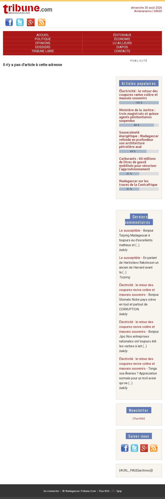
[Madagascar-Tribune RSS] (154, 451)
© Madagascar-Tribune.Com (79, 491)
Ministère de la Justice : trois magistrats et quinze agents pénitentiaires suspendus (139, 115)
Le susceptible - (136, 240)
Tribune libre (43, 51)
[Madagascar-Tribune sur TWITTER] (134, 451)
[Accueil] (27, 13)
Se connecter (51, 491)
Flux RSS (104, 491)
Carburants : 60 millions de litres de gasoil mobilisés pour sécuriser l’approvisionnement (138, 164)
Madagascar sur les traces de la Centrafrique (138, 183)
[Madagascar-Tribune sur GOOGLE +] (144, 451)
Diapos (122, 47)
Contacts (122, 51)
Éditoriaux (122, 35)
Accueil (42, 35)
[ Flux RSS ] (139, 418)
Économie (122, 39)
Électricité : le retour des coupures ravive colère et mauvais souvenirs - (139, 299)
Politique (43, 39)
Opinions (42, 43)
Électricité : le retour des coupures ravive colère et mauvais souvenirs (138, 94)
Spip (119, 491)
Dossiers (42, 47)
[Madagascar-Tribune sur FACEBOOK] (125, 451)
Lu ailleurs (122, 43)
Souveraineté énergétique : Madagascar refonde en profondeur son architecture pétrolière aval (139, 139)
